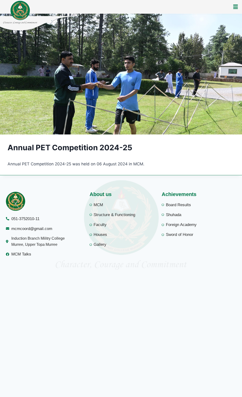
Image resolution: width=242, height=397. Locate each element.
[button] (236, 6)
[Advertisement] (121, 335)
